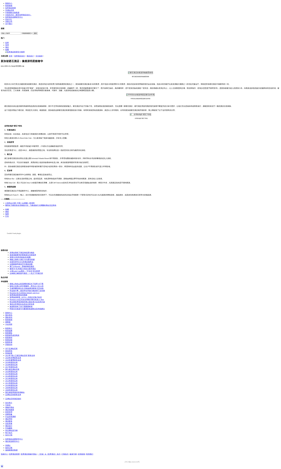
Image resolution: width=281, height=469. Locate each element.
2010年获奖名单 (11, 385)
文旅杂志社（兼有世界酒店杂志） (18, 15)
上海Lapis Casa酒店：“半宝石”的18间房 (25, 271)
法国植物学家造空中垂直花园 (21, 264)
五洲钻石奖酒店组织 (13, 399)
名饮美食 (8, 423)
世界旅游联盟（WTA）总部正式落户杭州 (26, 297)
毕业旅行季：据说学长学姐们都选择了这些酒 (27, 291)
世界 (7, 43)
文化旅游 (39, 56)
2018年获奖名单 (11, 365)
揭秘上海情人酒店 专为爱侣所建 (22, 259)
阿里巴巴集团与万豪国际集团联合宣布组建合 (27, 309)
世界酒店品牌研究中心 (14, 17)
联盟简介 (8, 328)
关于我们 (8, 24)
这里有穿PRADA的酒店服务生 (21, 262)
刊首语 (8, 405)
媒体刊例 (73, 454)
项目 (7, 47)
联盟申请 (8, 342)
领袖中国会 (9, 407)
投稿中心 (4, 454)
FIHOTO (8, 19)
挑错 (7, 212)
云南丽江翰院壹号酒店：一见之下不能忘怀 (26, 273)
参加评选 (8, 351)
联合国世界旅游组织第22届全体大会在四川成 (27, 302)
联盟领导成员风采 (12, 335)
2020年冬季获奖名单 (13, 358)
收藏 (7, 50)
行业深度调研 (10, 417)
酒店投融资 (9, 410)
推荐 (7, 214)
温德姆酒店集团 (11, 450)
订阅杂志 (64, 454)
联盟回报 (8, 340)
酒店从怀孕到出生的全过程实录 (22, 304)
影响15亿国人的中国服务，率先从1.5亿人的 (26, 286)
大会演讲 (8, 324)
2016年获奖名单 (11, 372)
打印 (7, 216)
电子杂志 (8, 433)
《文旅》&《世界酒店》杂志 (49, 454)
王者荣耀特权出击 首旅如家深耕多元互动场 (26, 288)
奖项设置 (8, 353)
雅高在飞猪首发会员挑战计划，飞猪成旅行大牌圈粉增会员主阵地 (30, 205)
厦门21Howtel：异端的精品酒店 (22, 266)
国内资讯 (8, 315)
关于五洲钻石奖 (11, 349)
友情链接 (81, 454)
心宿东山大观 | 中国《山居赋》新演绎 (20, 203)
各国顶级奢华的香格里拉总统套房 (23, 255)
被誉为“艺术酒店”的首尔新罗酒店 (23, 269)
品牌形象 (8, 414)
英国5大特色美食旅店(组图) (20, 257)
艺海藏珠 (8, 428)
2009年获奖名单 (11, 388)
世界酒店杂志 (19, 56)
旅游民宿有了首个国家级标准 (21, 306)
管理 (7, 45)
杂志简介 (8, 403)
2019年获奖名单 (11, 362)
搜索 (35, 33)
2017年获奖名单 (11, 367)
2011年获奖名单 (11, 383)
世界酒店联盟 (10, 8)
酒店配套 (8, 421)
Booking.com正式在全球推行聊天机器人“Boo (27, 299)
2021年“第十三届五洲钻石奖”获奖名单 (20, 355)
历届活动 (8, 344)
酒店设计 (30, 56)
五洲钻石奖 (9, 10)
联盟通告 (8, 333)
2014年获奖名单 (11, 376)
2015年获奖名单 (11, 374)
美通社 (8, 445)
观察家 (8, 322)
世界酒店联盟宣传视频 (18, 295)
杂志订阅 (8, 435)
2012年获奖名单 (11, 381)
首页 (10, 56)
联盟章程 (8, 338)
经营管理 (8, 412)
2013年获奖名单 (11, 378)
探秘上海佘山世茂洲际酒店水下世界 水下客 (26, 284)
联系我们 (89, 454)
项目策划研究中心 (12, 441)
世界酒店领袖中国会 (29, 454)
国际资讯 (8, 317)
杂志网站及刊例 (11, 430)
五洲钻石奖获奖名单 (13, 395)
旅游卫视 (8, 448)
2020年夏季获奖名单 (13, 360)
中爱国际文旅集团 (12, 12)
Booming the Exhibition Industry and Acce (24, 293)
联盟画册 (8, 331)
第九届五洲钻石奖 (12, 369)
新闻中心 (8, 3)
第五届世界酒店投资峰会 (15, 392)
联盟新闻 (8, 6)
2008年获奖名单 (11, 390)
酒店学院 (8, 419)
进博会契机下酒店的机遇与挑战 (22, 253)
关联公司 (8, 21)
